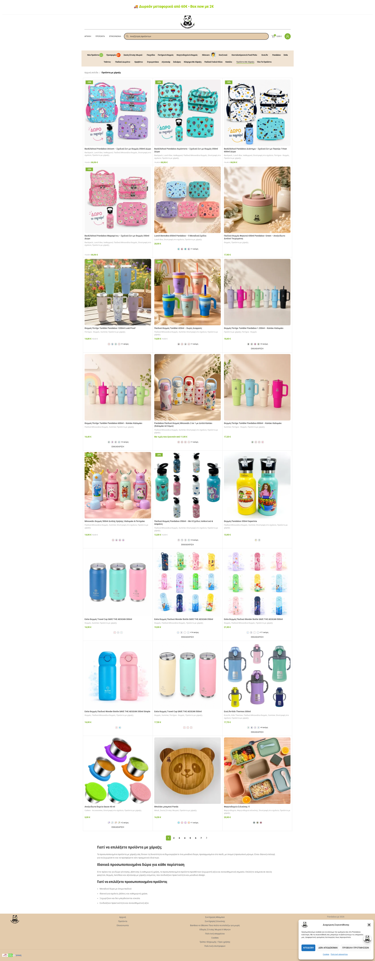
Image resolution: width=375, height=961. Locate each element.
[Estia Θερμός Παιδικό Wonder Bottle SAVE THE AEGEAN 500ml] (257, 583)
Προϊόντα (122, 921)
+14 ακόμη (194, 632)
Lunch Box (98, 152)
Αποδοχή (308, 947)
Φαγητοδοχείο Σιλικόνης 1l (237, 806)
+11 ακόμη (264, 632)
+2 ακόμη (124, 442)
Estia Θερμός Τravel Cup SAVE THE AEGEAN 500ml (178, 711)
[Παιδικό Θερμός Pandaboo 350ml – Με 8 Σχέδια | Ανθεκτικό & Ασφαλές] (187, 485)
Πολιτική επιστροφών (214, 946)
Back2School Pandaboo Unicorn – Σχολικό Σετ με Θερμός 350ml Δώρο (118, 149)
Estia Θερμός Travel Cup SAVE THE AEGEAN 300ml (108, 619)
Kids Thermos (237, 715)
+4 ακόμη (194, 540)
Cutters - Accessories (94, 810)
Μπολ (156, 810)
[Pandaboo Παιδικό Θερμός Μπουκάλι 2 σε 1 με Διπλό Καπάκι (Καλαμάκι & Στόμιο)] (187, 387)
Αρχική (122, 917)
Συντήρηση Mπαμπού (215, 917)
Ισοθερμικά (108, 152)
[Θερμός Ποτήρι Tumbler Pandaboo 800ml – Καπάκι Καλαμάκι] (257, 387)
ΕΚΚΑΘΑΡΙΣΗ (257, 348)
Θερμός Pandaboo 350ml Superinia (240, 521)
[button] (369, 924)
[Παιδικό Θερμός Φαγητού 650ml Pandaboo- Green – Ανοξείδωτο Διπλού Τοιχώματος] (257, 200)
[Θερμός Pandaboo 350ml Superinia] (257, 485)
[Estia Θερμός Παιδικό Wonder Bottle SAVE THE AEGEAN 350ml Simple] (118, 675)
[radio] (179, 249)
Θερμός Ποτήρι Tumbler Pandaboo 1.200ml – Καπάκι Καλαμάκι (253, 328)
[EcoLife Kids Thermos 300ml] (257, 675)
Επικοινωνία (123, 925)
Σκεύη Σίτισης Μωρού (169, 810)
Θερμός (227, 242)
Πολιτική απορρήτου (339, 954)
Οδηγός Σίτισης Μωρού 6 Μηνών (215, 929)
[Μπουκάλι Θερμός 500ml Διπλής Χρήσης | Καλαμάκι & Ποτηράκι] (118, 485)
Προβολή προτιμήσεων (355, 947)
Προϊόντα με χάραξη (100, 155)
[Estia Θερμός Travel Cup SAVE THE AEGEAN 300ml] (118, 583)
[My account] (287, 36)
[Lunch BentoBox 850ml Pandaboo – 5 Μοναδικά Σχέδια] (187, 200)
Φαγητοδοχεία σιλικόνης (247, 810)
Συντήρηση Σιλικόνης (215, 921)
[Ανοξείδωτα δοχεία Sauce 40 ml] (118, 770)
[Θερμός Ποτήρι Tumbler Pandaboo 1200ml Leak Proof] (118, 292)
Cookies (326, 954)
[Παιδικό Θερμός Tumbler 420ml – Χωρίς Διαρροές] (187, 292)
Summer (103, 332)
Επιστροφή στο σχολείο (263, 155)
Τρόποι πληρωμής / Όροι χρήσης (215, 942)
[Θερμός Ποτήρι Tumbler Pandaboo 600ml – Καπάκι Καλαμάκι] (118, 387)
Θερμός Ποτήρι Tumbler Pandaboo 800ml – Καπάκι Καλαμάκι (253, 423)
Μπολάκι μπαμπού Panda (166, 806)
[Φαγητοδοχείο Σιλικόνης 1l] (257, 770)
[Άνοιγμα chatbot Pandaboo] (367, 939)
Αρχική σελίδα (91, 72)
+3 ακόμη (264, 344)
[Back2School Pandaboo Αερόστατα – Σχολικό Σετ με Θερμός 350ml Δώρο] (187, 112)
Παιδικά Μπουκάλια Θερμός (125, 152)
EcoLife (227, 715)
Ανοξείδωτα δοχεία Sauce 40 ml (100, 806)
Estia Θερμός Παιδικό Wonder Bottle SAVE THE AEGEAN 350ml (183, 619)
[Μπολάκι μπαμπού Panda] (187, 770)
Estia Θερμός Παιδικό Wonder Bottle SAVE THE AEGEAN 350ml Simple (117, 711)
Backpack (89, 152)
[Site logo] (187, 22)
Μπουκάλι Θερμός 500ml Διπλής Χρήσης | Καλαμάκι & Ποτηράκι (115, 521)
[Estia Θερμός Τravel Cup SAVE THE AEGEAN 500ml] (187, 675)
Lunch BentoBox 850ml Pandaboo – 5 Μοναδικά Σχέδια (180, 236)
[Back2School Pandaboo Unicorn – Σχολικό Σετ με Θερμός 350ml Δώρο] (118, 112)
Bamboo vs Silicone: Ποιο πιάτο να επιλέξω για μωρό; (215, 925)
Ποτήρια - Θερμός (281, 155)
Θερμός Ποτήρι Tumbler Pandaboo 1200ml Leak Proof (110, 328)
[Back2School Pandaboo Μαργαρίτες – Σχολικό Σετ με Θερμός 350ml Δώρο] (118, 200)
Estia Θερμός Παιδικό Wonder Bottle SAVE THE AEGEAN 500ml (253, 619)
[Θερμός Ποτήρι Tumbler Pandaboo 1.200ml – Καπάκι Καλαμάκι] (257, 292)
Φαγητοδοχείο (230, 810)
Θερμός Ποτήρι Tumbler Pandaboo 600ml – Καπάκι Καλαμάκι (113, 423)
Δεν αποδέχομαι (328, 947)
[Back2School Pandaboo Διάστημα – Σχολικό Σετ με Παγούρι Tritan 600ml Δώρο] (257, 112)
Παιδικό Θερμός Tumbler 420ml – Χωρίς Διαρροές (178, 328)
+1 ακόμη (194, 249)
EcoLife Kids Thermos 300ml (237, 711)
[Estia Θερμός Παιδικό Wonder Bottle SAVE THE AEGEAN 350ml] (187, 583)
